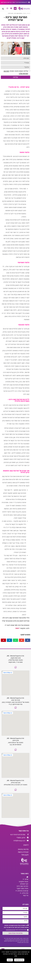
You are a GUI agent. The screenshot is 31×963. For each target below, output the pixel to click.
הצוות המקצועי (23, 881)
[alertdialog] (15, 2)
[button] (15, 8)
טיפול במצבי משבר (22, 888)
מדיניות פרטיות (19, 960)
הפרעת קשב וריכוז (22, 886)
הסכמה (10, 960)
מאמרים (24, 13)
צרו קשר (25, 895)
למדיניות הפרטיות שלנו (10, 929)
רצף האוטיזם (24, 884)
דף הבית (28, 13)
